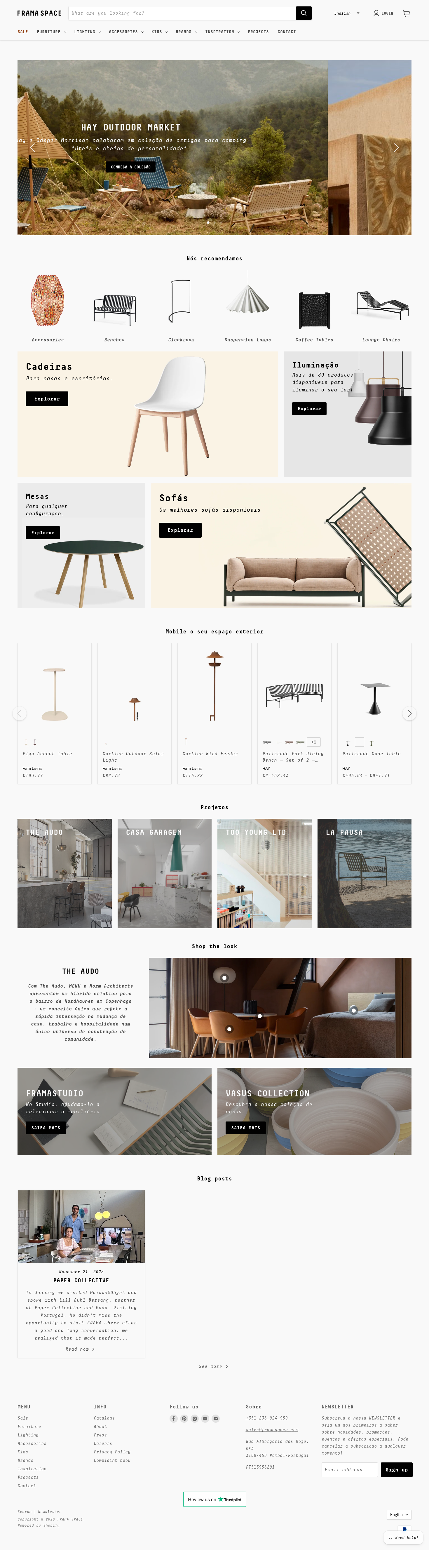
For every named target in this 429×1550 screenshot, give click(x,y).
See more (212, 1366)
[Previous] (20, 713)
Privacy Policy (112, 1451)
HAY (266, 768)
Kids (158, 31)
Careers (103, 1443)
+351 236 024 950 (267, 1417)
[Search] (304, 13)
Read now (78, 1349)
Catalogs (104, 1417)
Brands (185, 31)
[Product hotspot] (224, 977)
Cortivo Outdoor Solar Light (133, 757)
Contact (287, 31)
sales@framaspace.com (272, 1429)
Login (387, 13)
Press (100, 1434)
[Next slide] (395, 148)
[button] (346, 13)
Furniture (50, 31)
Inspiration (221, 31)
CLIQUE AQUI (214, 163)
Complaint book (112, 1460)
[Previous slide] (33, 148)
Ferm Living (32, 768)
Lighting (86, 31)
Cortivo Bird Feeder (210, 753)
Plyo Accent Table (47, 753)
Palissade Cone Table (371, 753)
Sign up (397, 1470)
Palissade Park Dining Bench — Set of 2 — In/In (293, 757)
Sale (23, 31)
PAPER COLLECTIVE (81, 1280)
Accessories (124, 31)
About (100, 1426)
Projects (258, 31)
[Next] (409, 713)
